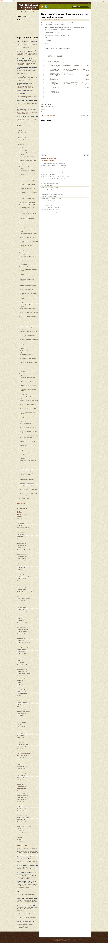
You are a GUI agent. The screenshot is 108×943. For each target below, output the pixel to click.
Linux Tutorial (20, 506)
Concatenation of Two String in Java (48, 200)
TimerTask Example (21, 812)
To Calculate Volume (21, 815)
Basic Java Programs (21, 532)
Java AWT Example (21, 622)
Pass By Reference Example (23, 753)
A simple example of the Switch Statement (27, 215)
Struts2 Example (20, 799)
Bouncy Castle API (21, 540)
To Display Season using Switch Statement (28, 213)
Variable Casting (20, 832)
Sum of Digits (20, 801)
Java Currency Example (22, 636)
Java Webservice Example (22, 698)
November (22, 132)
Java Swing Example (21, 689)
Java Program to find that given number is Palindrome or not (53, 165)
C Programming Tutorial (22, 508)
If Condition (19, 609)
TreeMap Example (21, 821)
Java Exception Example (22, 647)
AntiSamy (19, 518)
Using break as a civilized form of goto (27, 202)
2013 (20, 128)
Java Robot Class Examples (23, 684)
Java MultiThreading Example (23, 673)
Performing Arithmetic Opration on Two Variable (51, 198)
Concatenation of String (22, 556)
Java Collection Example (22, 629)
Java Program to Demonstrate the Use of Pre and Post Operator (54, 167)
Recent (27, 11)
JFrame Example (20, 709)
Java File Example (21, 649)
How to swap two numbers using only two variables (51, 181)
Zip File (18, 841)
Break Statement (20, 543)
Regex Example (20, 775)
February (21, 144)
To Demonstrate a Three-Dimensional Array (28, 256)
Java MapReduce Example (22, 671)
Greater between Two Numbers (23, 598)
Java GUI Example (21, 651)
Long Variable (20, 726)
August (21, 139)
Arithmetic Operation (21, 521)
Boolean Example (21, 538)
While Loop (19, 835)
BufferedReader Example (22, 545)
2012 (20, 130)
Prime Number (20, 764)
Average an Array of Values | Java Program (28, 460)
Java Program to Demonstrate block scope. (28, 276)
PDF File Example (21, 757)
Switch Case (19, 806)
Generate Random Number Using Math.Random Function (53, 194)
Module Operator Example (22, 740)
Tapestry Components (21, 808)
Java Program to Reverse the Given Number (50, 169)
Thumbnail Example (21, 810)
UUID (18, 828)
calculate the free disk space (24, 83)
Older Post (86, 155)
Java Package (20, 678)
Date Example (20, 571)
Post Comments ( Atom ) (51, 158)
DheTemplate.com (65, 940)
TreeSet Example (20, 823)
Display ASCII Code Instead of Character (49, 187)
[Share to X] (85, 115)
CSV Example (20, 567)
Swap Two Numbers (21, 804)
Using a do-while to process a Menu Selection (28, 211)
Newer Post (44, 155)
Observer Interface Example (23, 744)
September (22, 137)
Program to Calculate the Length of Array (27, 160)
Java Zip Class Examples (22, 702)
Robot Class (19, 779)
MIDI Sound (19, 737)
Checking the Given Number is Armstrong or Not (51, 183)
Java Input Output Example (22, 658)
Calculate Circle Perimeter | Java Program (50, 207)
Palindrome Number (21, 751)
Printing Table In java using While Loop (49, 192)
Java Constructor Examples (22, 633)
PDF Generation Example (22, 759)
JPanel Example (20, 713)
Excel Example (20, 585)
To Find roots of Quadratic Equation (48, 196)
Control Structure (20, 560)
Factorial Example (21, 587)
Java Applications (20, 620)
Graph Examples (20, 596)
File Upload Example (21, 589)
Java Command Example (22, 631)
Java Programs (20, 680)
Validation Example (21, 830)
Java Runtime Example (22, 686)
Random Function (21, 770)
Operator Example (21, 746)
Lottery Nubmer (20, 728)
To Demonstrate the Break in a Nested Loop (28, 204)
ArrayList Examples (21, 525)
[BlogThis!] (84, 115)
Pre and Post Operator (21, 762)
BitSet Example (20, 536)
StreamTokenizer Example (50, 115)
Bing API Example (21, 534)
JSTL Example (20, 717)
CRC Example (20, 565)
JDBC (18, 704)
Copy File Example (21, 563)
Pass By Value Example (22, 755)
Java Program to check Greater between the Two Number (53, 163)
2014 (20, 125)
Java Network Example (22, 675)
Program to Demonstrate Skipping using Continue (51, 174)
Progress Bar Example (21, 766)
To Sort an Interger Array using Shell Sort (27, 116)
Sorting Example (20, 786)
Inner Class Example (21, 611)
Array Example (20, 523)
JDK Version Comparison (22, 706)
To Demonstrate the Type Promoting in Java (28, 266)
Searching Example (21, 782)
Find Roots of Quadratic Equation (24, 591)
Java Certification (20, 625)
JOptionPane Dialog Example (23, 711)
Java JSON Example (21, 664)
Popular (21, 11)
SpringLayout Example (22, 788)
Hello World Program (21, 607)
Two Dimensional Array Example (23, 826)
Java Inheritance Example (22, 655)
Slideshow (19, 784)
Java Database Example (22, 638)
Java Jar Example (21, 662)
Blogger (30, 122)
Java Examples (20, 644)
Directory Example (21, 574)
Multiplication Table (21, 742)
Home (89, 3)
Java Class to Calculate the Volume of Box (27, 196)
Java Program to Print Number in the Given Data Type (52, 172)
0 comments (56, 19)
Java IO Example (20, 660)
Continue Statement (21, 558)
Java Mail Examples (21, 667)
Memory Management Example (23, 733)
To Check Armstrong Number (23, 817)
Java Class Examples (21, 627)
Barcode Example (21, 529)
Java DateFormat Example (22, 642)
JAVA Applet (19, 618)
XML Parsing (20, 837)
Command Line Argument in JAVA (48, 203)
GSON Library (20, 600)
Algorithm (19, 516)
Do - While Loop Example (22, 576)
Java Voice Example (21, 695)
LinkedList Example (21, 722)
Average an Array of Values (46, 185)
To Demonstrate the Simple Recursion (27, 170)
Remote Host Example (21, 777)
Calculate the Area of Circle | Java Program (50, 209)
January (21, 147)
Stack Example (20, 790)
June (21, 142)
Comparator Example (21, 554)
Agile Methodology (21, 514)
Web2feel (75, 939)
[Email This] (82, 115)
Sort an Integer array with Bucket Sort (26, 76)
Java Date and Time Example (23, 640)
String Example (20, 797)
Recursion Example (21, 773)
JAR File (19, 616)
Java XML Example (21, 700)
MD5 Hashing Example (22, 731)
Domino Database (21, 578)
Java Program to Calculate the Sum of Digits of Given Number (54, 178)
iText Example (20, 613)
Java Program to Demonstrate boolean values (28, 283)
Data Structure (20, 569)
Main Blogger (72, 940)
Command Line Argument (22, 552)
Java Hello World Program (46, 205)
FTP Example (20, 594)
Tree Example (20, 819)
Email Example (20, 580)
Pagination (19, 748)
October (21, 134)
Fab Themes (80, 939)
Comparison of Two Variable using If (48, 189)
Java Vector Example (21, 693)
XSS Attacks (19, 839)
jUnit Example (20, 720)
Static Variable (20, 793)
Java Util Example (21, 691)
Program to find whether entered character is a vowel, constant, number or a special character (27, 92)
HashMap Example (21, 602)
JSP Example (20, 715)
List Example (20, 724)
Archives (34, 11)
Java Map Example (21, 669)
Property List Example (21, 768)
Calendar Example (21, 547)
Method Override (20, 735)
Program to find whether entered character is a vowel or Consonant (55, 176)
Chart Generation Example (22, 549)
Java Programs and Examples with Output (28, 7)
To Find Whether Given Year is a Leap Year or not (51, 212)
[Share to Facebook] (87, 115)
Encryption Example (21, 583)
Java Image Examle (21, 653)
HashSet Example (21, 605)
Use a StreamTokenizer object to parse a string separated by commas (64, 15)
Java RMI (19, 682)
